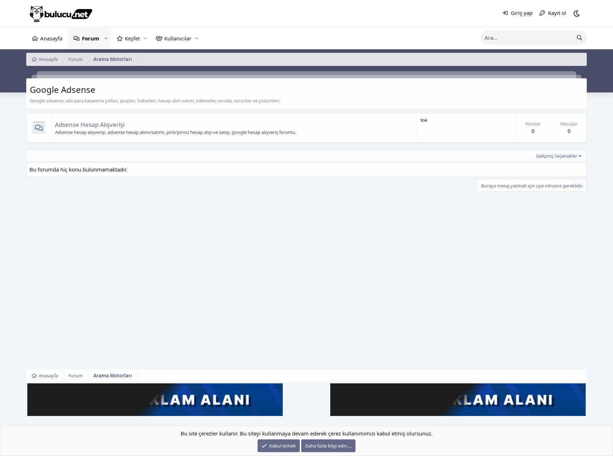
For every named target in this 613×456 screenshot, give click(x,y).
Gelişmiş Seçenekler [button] (556, 156)
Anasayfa (51, 38)
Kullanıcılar (177, 38)
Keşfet (132, 38)
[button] (106, 38)
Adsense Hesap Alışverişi (90, 124)
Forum (90, 38)
